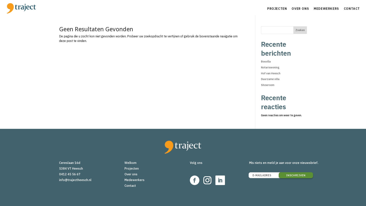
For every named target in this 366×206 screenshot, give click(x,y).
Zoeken (300, 30)
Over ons (300, 8)
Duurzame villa (270, 79)
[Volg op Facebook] (194, 180)
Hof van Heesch (270, 73)
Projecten (277, 8)
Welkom (130, 163)
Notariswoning (270, 67)
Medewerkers (326, 8)
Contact (352, 8)
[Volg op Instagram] (207, 180)
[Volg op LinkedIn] (220, 180)
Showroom (267, 85)
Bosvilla (266, 61)
